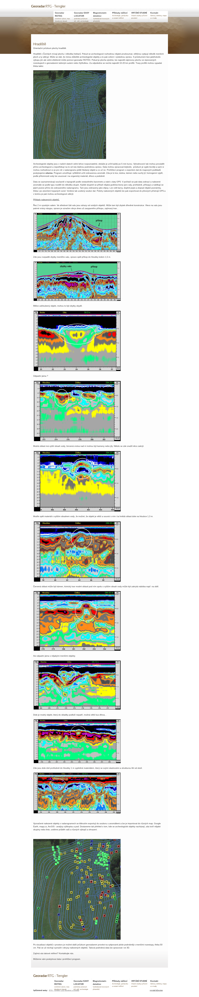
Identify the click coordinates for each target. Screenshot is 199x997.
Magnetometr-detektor (101, 17)
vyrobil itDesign (156, 990)
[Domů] (48, 7)
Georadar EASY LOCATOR (81, 17)
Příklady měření (120, 15)
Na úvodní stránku (38, 24)
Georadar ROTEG (62, 17)
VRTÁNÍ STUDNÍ (139, 15)
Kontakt (158, 15)
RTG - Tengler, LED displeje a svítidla (64, 990)
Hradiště (50, 24)
